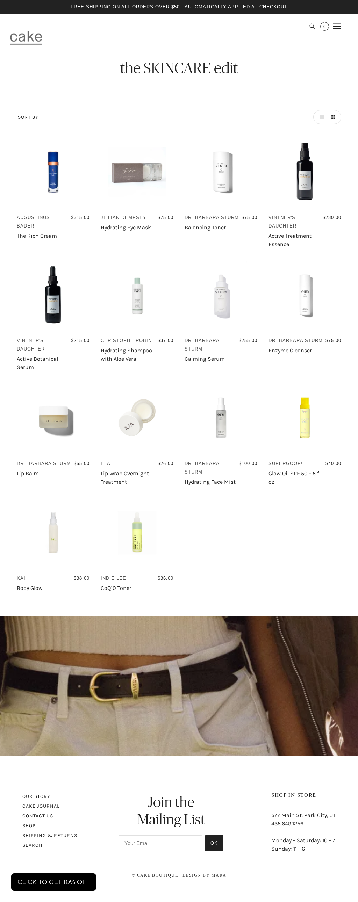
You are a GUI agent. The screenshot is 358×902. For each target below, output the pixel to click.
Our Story (36, 796)
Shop (29, 826)
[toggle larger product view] (320, 117)
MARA (219, 875)
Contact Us (37, 816)
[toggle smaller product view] (334, 117)
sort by (28, 117)
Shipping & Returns (49, 835)
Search (32, 845)
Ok (214, 843)
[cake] (26, 37)
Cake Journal (41, 806)
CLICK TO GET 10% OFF (53, 882)
